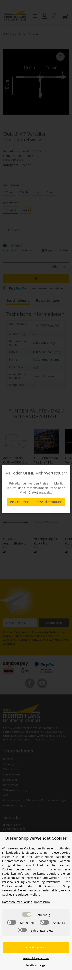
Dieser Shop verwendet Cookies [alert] (36, 838)
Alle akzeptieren (36, 947)
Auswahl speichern (36, 958)
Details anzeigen (36, 965)
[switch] (26, 914)
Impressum (42, 902)
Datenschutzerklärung (17, 902)
